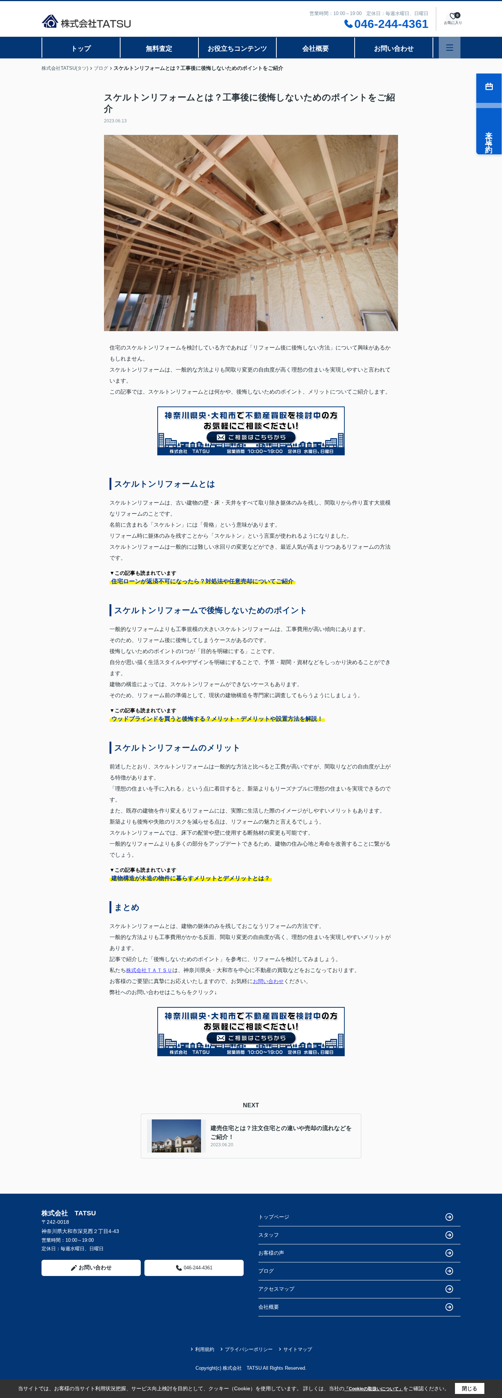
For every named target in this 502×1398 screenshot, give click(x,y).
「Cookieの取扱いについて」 (373, 1388)
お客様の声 (271, 1253)
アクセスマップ (276, 1289)
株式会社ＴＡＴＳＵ (149, 970)
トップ (81, 48)
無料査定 (159, 48)
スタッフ (268, 1235)
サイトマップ (297, 1349)
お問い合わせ (394, 48)
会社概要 (315, 48)
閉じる (469, 1388)
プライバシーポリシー (249, 1349)
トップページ (273, 1217)
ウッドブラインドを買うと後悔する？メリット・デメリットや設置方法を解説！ (217, 719)
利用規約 (204, 1349)
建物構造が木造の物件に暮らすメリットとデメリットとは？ (190, 878)
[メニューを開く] (449, 47)
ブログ (266, 1271)
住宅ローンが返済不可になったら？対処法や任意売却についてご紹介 (202, 581)
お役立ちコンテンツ (237, 48)
